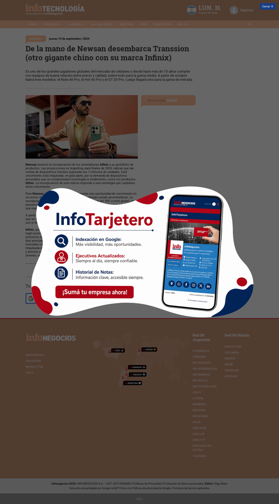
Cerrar (266, 6)
